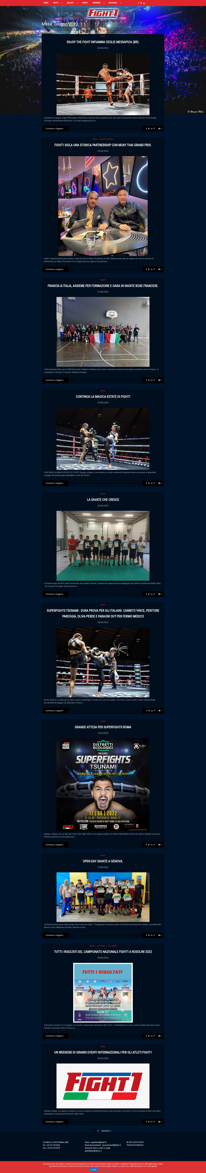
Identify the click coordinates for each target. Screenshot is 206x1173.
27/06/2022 (103, 292)
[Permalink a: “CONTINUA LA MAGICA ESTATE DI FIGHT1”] (103, 438)
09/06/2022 (103, 957)
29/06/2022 (103, 151)
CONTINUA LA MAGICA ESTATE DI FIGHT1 (103, 397)
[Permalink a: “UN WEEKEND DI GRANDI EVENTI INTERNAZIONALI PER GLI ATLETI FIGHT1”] (103, 1086)
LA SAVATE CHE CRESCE (103, 500)
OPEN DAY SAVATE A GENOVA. (103, 861)
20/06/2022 (103, 505)
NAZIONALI (113, 3)
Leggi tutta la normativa (107, 1170)
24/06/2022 (103, 402)
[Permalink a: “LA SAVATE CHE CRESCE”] (103, 545)
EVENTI (85, 3)
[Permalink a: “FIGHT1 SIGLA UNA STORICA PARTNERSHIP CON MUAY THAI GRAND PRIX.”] (103, 206)
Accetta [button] (94, 1170)
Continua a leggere (54, 128)
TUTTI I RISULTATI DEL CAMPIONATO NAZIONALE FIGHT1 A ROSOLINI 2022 (103, 952)
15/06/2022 (103, 733)
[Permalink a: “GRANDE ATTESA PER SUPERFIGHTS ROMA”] (103, 785)
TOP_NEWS (112, 946)
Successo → (106, 1131)
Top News (101, 946)
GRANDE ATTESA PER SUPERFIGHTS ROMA (103, 727)
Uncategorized (106, 139)
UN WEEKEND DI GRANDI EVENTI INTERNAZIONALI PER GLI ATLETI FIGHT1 (103, 1052)
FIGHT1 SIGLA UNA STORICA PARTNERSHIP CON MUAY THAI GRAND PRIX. (103, 145)
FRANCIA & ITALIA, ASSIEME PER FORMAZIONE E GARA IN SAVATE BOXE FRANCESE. (103, 286)
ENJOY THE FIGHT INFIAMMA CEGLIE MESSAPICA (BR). (103, 42)
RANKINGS (97, 3)
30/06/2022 (103, 48)
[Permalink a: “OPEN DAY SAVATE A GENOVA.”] (103, 897)
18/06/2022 (103, 622)
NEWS (46, 3)
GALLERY (70, 3)
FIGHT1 (55, 3)
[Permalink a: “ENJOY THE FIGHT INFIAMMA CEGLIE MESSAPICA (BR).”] (103, 84)
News (103, 36)
